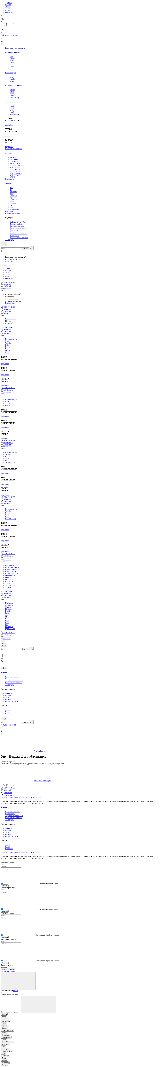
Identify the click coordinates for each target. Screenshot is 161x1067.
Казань (4, 1039)
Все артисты (10, 179)
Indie (11, 194)
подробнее (9, 125)
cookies (15, 991)
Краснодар (5, 1049)
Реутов (4, 1016)
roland (12, 61)
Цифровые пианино (13, 52)
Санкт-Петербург (7, 1030)
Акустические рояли (13, 102)
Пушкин (4, 1033)
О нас (7, 11)
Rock (11, 188)
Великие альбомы (16, 224)
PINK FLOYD (15, 159)
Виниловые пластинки (13, 149)
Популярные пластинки (18, 234)
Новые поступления (17, 232)
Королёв (4, 1028)
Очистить (25, 248)
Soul (11, 207)
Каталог (4, 673)
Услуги (8, 7)
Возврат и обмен (11, 701)
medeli (12, 66)
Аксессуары (9, 240)
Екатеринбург (6, 1037)
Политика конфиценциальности (13, 797)
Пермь (4, 1058)
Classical (13, 203)
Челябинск (5, 1044)
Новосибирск (6, 1035)
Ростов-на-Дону (7, 1051)
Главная (37, 751)
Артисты (8, 153)
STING (12, 177)
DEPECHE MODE (16, 165)
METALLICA (15, 163)
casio (11, 57)
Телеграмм (7, 287)
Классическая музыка (18, 228)
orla (11, 64)
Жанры (8, 183)
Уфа (3, 1053)
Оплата (8, 5)
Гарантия (8, 699)
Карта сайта (37, 797)
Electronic (13, 196)
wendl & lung (14, 98)
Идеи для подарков (17, 226)
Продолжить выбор (8, 971)
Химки (4, 1023)
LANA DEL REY (16, 171)
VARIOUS (13, 157)
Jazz (11, 205)
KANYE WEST (15, 175)
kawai (12, 63)
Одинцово (5, 1026)
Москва (4, 1014)
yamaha (12, 59)
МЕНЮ (4, 668)
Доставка (8, 3)
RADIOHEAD (15, 167)
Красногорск (6, 1021)
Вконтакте (7, 288)
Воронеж (5, 1060)
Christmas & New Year (18, 222)
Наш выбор (14, 230)
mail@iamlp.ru (8, 285)
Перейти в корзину (8, 969)
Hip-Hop (13, 198)
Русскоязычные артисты (19, 238)
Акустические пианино (14, 85)
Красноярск (5, 1056)
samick (12, 94)
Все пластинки (10, 319)
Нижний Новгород (7, 1042)
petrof (12, 96)
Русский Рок (14, 209)
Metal (12, 201)
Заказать (5, 885)
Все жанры (9, 211)
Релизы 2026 (14, 236)
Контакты (9, 12)
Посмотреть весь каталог (14, 213)
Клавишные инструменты (15, 48)
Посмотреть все (11, 339)
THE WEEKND (15, 169)
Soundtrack (14, 200)
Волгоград (5, 1062)
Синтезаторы (10, 73)
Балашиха (5, 1019)
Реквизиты (29, 797)
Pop (11, 190)
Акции (7, 9)
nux (11, 68)
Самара (4, 1065)
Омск (3, 1046)
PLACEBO (14, 161)
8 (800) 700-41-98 (8, 282)
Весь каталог (10, 303)
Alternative (13, 192)
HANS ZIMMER (16, 173)
